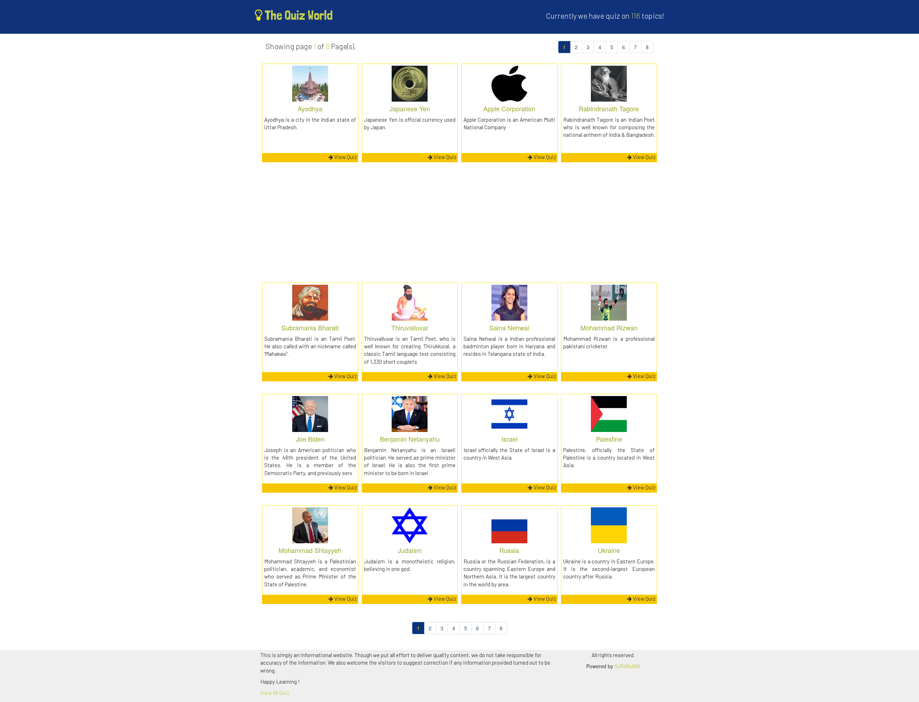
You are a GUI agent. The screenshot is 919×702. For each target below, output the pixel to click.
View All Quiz (274, 692)
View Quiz (345, 157)
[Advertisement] (459, 227)
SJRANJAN (627, 666)
